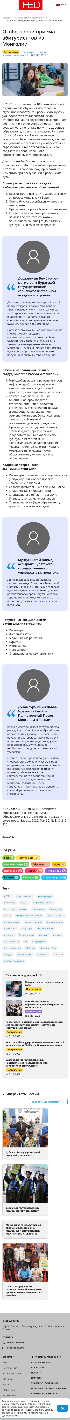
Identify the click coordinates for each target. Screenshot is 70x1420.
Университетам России (44, 1383)
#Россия (30, 947)
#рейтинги (10, 928)
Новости (34, 870)
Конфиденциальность (44, 1393)
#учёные (9, 935)
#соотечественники (15, 909)
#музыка (58, 954)
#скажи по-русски (14, 960)
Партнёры (36, 1378)
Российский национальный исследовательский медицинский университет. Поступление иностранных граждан (34, 1024)
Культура (30, 877)
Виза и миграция (15, 864)
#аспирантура (55, 922)
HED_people (12, 870)
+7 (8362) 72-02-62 (15, 1342)
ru (62, 4)
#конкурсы (56, 909)
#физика (43, 935)
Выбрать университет (46, 1102)
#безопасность (55, 915)
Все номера (37, 1367)
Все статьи (8, 1357)
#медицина (38, 941)
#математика (11, 941)
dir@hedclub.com (15, 1348)
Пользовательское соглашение (49, 1388)
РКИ (8, 857)
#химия (57, 935)
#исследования (45, 928)
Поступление (39, 17)
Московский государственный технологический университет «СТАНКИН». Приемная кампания (35, 1044)
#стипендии (21, 55)
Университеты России (48, 1357)
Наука (58, 864)
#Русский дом (24, 954)
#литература (45, 896)
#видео (8, 954)
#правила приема (43, 902)
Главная (6, 17)
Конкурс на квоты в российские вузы (44, 983)
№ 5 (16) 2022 (38, 55)
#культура (28, 52)
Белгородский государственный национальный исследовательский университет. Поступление (27, 1062)
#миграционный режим (29, 915)
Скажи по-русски (54, 877)
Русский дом (56, 870)
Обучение (40, 864)
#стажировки (26, 935)
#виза (7, 915)
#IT (25, 941)
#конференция (12, 947)
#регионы (42, 954)
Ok (62, 1408)
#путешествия (48, 947)
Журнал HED (22, 17)
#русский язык (24, 896)
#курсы (24, 902)
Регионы (11, 877)
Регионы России (41, 1362)
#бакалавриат (12, 922)
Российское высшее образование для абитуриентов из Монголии (44, 1004)
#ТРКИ (7, 896)
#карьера (26, 928)
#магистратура (33, 922)
